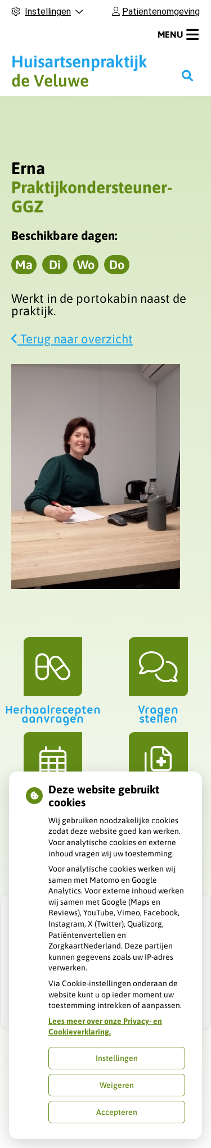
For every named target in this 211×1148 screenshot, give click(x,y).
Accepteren (116, 1112)
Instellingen (117, 1058)
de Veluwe (79, 71)
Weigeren (117, 1085)
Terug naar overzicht (75, 339)
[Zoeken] (187, 75)
